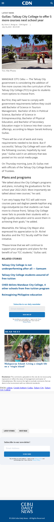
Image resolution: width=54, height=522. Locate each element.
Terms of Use (38, 458)
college (9, 388)
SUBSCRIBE (27, 454)
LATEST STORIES (9, 431)
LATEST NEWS (8, 13)
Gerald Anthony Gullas (23, 388)
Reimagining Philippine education (22, 294)
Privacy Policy (27, 322)
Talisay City (39, 388)
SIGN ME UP (27, 314)
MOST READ (23, 431)
